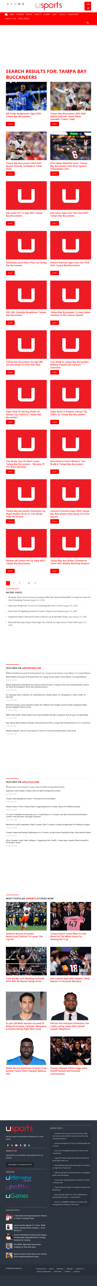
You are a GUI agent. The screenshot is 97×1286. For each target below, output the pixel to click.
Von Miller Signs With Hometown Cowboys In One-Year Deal (27, 1245)
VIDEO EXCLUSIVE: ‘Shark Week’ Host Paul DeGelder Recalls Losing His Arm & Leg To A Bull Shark (47, 715)
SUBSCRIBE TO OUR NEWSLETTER (20, 1164)
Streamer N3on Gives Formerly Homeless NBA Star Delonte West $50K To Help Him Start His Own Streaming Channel (70, 1136)
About (51, 1269)
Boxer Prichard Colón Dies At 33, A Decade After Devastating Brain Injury (31, 1255)
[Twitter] (11, 4)
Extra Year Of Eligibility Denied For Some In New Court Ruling (35, 611)
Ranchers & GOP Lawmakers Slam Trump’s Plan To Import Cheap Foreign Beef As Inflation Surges (48, 824)
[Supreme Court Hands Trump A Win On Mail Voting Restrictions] (35, 787)
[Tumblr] (20, 1145)
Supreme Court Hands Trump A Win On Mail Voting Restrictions (33, 790)
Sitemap (70, 1269)
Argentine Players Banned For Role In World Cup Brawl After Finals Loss (40, 616)
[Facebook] (8, 4)
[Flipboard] (23, 4)
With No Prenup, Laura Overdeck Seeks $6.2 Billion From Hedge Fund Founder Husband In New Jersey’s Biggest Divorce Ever (46, 706)
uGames (77, 1271)
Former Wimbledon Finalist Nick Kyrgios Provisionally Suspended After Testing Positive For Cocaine (30, 1237)
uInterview (57, 1271)
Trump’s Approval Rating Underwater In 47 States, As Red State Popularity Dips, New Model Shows (48, 832)
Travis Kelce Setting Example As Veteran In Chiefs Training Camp (30, 1217)
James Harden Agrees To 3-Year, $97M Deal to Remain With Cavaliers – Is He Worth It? (29, 1228)
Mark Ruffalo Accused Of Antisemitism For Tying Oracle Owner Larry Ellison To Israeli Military (46, 677)
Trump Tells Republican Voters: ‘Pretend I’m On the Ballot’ (31, 798)
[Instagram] (15, 4)
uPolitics (68, 1271)
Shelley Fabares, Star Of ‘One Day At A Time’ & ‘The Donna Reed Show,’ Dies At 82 (41, 730)
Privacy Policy (41, 1269)
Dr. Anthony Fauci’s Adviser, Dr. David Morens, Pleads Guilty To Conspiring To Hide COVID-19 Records (46, 696)
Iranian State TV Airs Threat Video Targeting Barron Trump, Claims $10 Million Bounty (43, 806)
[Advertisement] (48, 47)
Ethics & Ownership (44, 1271)
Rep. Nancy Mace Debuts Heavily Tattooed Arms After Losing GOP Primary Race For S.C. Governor (48, 723)
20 (29, 583)
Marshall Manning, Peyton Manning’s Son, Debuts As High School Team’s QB (42, 622)
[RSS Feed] (29, 1145)
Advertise (60, 1269)
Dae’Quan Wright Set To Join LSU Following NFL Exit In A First (35, 605)
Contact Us (79, 1269)
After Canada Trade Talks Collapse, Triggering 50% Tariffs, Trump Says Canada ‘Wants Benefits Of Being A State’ (47, 841)
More (10, 124)
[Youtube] (19, 4)
